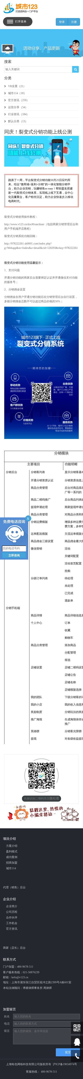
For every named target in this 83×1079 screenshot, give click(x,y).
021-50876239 (31, 972)
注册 (74, 21)
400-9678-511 (25, 966)
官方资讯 (11, 928)
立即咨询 (14, 555)
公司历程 (11, 911)
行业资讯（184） (18, 114)
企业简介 (11, 906)
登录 (62, 21)
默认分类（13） (18, 121)
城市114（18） (17, 93)
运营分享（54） (18, 107)
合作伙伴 (11, 917)
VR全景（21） (17, 86)
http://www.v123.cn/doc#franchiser (24, 224)
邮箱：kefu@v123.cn (15, 977)
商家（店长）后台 (14, 947)
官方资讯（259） (18, 100)
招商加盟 (11, 862)
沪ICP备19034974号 (65, 1064)
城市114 (11, 868)
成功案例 (11, 857)
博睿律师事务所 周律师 (37, 987)
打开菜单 (20, 21)
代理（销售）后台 (14, 887)
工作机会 (11, 923)
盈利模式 (11, 851)
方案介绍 (11, 845)
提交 (68, 1052)
